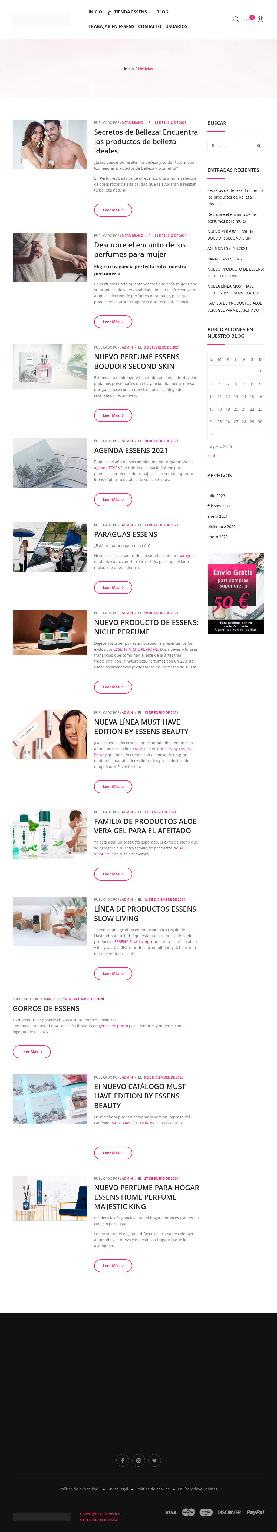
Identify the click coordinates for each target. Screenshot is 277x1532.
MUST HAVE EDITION (130, 1122)
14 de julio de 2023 (170, 122)
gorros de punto (113, 1025)
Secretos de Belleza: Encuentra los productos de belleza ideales (146, 141)
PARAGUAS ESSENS (125, 534)
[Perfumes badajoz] (41, 19)
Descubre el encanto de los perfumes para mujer (140, 249)
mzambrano (132, 122)
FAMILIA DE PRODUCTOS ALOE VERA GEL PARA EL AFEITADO (145, 825)
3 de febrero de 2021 (162, 347)
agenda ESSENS (108, 467)
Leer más (111, 210)
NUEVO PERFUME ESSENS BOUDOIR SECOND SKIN (137, 361)
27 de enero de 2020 (161, 1178)
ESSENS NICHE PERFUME (136, 649)
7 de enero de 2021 (160, 812)
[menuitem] (95, 12)
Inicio (129, 68)
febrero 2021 (219, 506)
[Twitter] (154, 1460)
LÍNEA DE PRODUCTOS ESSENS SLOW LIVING (145, 913)
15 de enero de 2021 (161, 712)
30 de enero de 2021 (161, 441)
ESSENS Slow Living (131, 941)
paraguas (187, 555)
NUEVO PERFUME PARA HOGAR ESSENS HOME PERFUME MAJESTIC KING (146, 1197)
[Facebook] (122, 1460)
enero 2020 (217, 536)
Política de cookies (153, 1489)
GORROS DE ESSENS (46, 1008)
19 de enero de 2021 (161, 613)
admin (127, 347)
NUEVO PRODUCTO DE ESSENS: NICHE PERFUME (146, 627)
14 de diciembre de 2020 (83, 999)
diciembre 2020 (221, 526)
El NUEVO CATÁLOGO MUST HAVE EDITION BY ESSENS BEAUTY (140, 1095)
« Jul (211, 455)
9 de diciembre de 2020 (163, 1077)
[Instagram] (138, 1460)
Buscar (258, 145)
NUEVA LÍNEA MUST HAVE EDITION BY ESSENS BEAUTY (141, 726)
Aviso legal (118, 1489)
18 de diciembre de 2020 (164, 899)
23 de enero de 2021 (161, 525)
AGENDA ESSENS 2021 (131, 450)
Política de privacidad (160, 1386)
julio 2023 (216, 495)
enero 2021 (217, 516)
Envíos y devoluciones (197, 1489)
